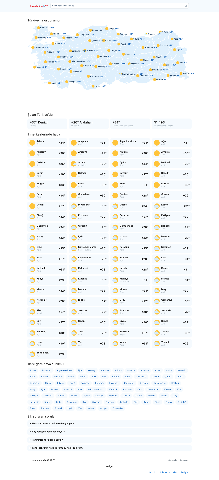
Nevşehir (34, 402)
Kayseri (168, 389)
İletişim (184, 472)
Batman (45, 376)
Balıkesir (181, 370)
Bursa (127, 376)
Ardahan (144, 370)
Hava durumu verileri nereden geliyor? (53, 423)
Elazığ (72, 383)
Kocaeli (74, 395)
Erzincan (85, 383)
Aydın (169, 370)
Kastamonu (153, 389)
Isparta (54, 389)
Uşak (69, 408)
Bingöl (83, 376)
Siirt (136, 402)
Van (80, 408)
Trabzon (45, 408)
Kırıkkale (34, 395)
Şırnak (169, 402)
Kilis (179, 389)
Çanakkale (141, 376)
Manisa (126, 395)
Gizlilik (152, 472)
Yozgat (103, 408)
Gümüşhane (160, 383)
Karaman (127, 389)
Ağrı (80, 370)
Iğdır (43, 389)
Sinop (146, 402)
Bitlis (94, 376)
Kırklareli (48, 395)
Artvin (157, 370)
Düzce (48, 383)
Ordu (58, 402)
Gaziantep (129, 383)
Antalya (131, 370)
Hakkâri (175, 383)
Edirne (60, 383)
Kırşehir (61, 395)
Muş (175, 395)
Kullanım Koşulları (168, 472)
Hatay (32, 389)
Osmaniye (72, 402)
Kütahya (99, 395)
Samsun (110, 402)
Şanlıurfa (123, 402)
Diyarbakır (34, 383)
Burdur (115, 376)
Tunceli (58, 408)
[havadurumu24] (39, 5)
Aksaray (91, 370)
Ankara (118, 370)
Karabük (113, 389)
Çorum (167, 376)
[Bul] (186, 6)
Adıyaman (46, 370)
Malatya (113, 395)
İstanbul (68, 389)
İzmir (79, 389)
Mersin (151, 395)
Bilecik (71, 376)
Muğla (164, 395)
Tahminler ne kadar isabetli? (47, 440)
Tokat (32, 408)
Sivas (157, 402)
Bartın (32, 376)
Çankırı (155, 376)
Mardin (138, 395)
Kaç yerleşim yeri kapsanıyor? (48, 431)
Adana (33, 370)
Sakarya (96, 402)
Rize (84, 402)
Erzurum (99, 383)
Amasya (105, 370)
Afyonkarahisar (64, 370)
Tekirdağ (182, 402)
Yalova (91, 408)
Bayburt (58, 376)
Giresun (144, 383)
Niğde (47, 402)
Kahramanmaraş (96, 389)
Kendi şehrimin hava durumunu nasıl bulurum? (57, 448)
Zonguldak (118, 408)
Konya (87, 395)
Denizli (180, 376)
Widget (109, 466)
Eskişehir (113, 383)
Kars (139, 389)
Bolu (104, 376)
